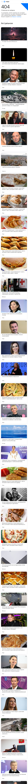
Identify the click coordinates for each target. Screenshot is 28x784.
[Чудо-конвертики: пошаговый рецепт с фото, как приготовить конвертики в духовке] (14, 246)
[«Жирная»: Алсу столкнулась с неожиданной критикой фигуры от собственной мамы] (14, 456)
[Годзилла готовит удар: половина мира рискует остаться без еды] (14, 435)
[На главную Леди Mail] (7, 1)
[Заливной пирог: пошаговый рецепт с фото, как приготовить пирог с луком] (14, 267)
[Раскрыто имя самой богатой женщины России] (14, 309)
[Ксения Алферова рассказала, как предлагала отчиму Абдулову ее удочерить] (14, 498)
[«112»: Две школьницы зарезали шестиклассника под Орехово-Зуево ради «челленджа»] (14, 58)
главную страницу (16, 16)
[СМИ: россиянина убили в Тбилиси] (14, 163)
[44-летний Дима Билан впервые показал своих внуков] (14, 330)
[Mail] (4, 1)
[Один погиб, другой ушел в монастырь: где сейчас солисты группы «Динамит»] (14, 121)
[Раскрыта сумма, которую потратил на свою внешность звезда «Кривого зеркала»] (14, 79)
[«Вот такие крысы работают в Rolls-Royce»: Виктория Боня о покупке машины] (14, 665)
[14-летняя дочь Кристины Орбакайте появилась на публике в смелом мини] (14, 414)
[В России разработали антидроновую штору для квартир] (14, 560)
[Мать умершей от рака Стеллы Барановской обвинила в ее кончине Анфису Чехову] (14, 351)
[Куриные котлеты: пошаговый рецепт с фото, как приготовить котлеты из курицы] (14, 477)
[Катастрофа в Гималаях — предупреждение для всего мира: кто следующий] (14, 100)
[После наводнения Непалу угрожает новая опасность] (14, 728)
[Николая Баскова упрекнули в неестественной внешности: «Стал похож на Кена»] (14, 770)
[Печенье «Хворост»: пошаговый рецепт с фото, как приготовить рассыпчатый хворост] (14, 644)
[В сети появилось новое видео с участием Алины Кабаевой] (14, 707)
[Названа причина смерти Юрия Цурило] (14, 142)
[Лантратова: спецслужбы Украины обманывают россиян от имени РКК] (14, 288)
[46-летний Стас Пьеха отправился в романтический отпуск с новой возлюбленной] (14, 686)
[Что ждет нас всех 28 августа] (14, 37)
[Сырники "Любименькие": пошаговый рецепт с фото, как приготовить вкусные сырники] (14, 225)
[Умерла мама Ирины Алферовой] (14, 372)
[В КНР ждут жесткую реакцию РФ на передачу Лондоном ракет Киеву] (14, 602)
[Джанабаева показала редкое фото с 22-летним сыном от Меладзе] (14, 623)
